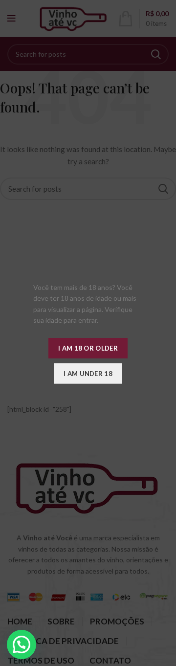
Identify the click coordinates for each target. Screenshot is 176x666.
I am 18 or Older (88, 348)
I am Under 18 (88, 373)
